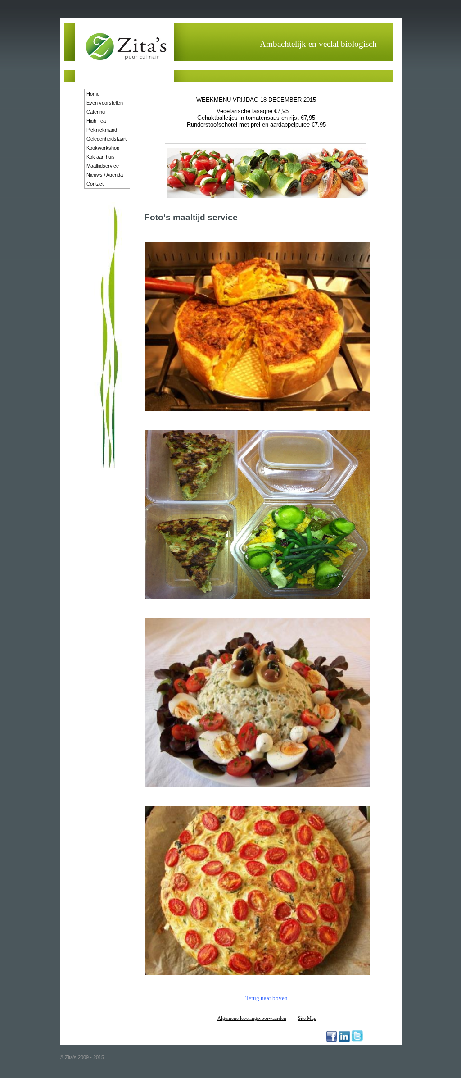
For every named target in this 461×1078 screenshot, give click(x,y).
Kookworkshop (102, 147)
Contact (95, 183)
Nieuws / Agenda (104, 174)
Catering (95, 111)
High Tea (96, 120)
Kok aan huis (100, 156)
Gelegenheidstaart (106, 138)
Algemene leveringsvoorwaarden (251, 1018)
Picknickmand (101, 129)
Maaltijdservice (102, 165)
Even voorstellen (104, 102)
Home (92, 93)
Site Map (307, 1018)
